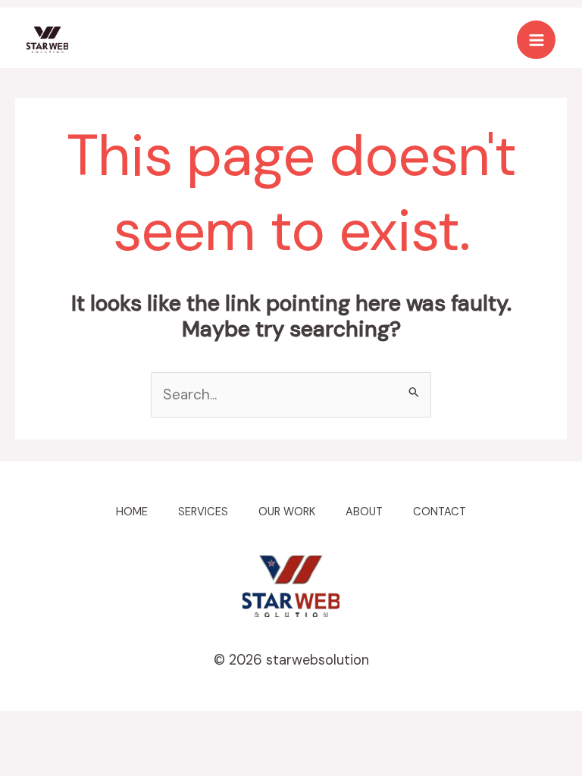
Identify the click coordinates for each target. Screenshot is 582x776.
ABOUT (364, 512)
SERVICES (203, 512)
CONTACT (439, 512)
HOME (132, 512)
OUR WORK (286, 512)
